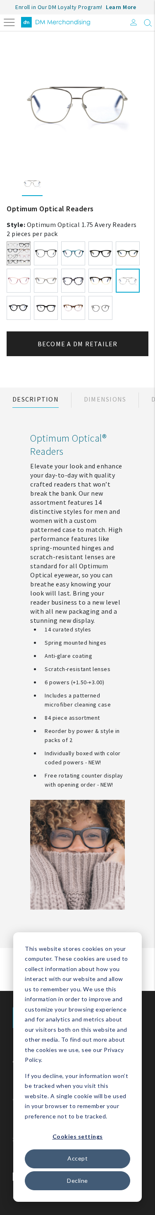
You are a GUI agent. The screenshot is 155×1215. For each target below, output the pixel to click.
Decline (77, 1180)
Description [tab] (35, 399)
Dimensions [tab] (105, 399)
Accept (77, 1158)
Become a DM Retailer (78, 344)
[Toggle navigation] (9, 21)
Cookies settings (77, 1136)
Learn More (121, 7)
